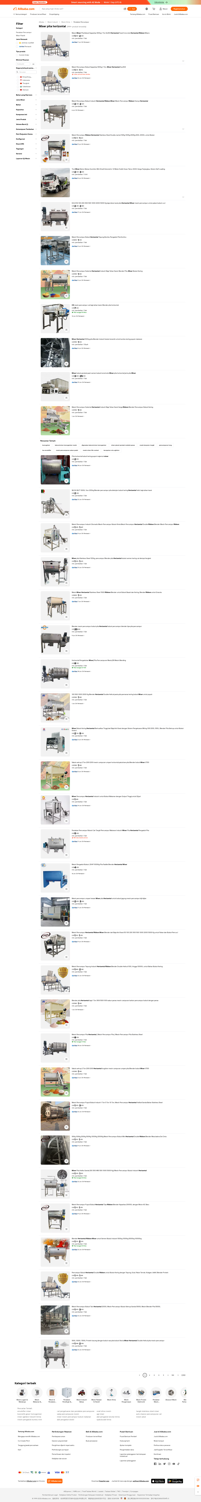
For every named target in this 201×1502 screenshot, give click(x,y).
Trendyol (125, 1491)
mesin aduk (141, 1417)
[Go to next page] (178, 1375)
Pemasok (86, 42)
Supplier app (104, 1481)
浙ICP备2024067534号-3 (160, 1498)
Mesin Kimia (65, 22)
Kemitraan (157, 1454)
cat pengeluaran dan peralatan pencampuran (75, 1411)
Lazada (100, 1491)
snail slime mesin (104, 1411)
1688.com (76, 1491)
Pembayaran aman (58, 1436)
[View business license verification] (121, 1498)
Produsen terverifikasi (94, 1436)
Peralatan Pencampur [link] (81, 22)
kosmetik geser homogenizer (29, 1414)
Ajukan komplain (126, 1445)
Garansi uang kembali (59, 1441)
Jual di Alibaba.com (161, 1436)
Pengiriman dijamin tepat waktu (63, 1445)
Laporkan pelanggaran (128, 1461)
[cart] (154, 9)
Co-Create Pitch (24, 1441)
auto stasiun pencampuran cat (149, 1414)
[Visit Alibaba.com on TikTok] (178, 1463)
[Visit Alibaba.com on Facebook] (155, 1463)
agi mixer (100, 1414)
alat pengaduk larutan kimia (108, 1417)
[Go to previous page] (139, 1375)
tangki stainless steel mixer (147, 1411)
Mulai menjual (159, 1441)
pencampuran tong (165, 445)
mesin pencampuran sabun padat (67, 450)
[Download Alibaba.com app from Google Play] (175, 1481)
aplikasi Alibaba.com (141, 1481)
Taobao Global (110, 1491)
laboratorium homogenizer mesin (66, 445)
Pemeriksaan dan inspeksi (61, 1454)
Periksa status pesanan (162, 1445)
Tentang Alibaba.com (26, 1431)
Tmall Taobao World (89, 1491)
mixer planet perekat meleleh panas (123, 445)
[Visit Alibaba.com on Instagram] (169, 1463)
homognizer (46, 445)
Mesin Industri (53, 22)
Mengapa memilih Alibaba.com (29, 1436)
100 (173, 1375)
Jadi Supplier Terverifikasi (163, 1450)
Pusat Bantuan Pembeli (128, 1436)
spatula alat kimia (104, 1419)
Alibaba (41, 22)
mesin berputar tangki (147, 445)
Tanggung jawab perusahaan (28, 1445)
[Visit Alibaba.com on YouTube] (173, 1463)
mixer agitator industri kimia (29, 1417)
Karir (19, 1450)
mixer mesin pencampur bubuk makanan (74, 1417)
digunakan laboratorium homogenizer (94, 445)
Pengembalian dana (127, 1450)
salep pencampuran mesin (68, 1414)
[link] (198, 1480)
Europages (134, 1491)
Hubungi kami (125, 1441)
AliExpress (67, 1491)
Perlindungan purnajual (60, 1450)
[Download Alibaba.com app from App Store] (158, 1481)
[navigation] (26, 700)
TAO (118, 1491)
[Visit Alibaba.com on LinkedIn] (159, 1463)
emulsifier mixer (24, 1411)
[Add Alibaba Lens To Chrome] (54, 1481)
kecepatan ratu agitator (111, 450)
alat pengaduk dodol (65, 1419)
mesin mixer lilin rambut (91, 450)
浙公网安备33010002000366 (138, 1498)
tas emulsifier (46, 450)
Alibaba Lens (31, 1481)
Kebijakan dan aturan (59, 1458)
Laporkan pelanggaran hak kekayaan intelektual (133, 1455)
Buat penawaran (91, 1441)
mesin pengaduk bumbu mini (29, 1419)
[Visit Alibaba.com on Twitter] (164, 1463)
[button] (125, 8)
